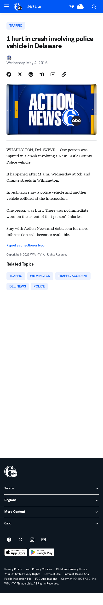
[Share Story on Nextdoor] (42, 74)
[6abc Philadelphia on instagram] (32, 540)
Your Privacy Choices (39, 569)
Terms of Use (52, 574)
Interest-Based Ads (76, 574)
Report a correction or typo (25, 245)
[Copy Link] (64, 74)
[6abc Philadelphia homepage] (18, 6)
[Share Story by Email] (53, 74)
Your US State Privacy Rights (22, 574)
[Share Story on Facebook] (9, 74)
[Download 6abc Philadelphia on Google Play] (41, 552)
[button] (7, 6)
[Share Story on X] (20, 74)
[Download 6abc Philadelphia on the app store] (15, 552)
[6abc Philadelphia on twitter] (20, 540)
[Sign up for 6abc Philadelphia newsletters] (43, 540)
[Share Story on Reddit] (31, 74)
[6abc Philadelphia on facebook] (9, 540)
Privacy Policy (13, 569)
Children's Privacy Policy (71, 569)
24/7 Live (34, 7)
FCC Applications (46, 578)
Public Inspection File (17, 578)
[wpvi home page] (10, 471)
